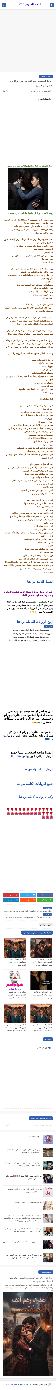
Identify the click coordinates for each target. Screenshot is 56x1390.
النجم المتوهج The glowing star (20, 4)
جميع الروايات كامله (35, 1136)
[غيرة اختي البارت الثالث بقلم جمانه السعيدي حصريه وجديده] (41, 980)
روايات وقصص (46, 76)
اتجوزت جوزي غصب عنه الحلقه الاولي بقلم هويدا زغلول (22, 1242)
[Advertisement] (28, 42)
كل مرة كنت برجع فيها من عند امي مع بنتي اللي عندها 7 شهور (27, 640)
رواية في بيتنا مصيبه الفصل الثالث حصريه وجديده (31, 630)
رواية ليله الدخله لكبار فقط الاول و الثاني (28, 1202)
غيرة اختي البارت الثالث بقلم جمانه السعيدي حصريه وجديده (41, 995)
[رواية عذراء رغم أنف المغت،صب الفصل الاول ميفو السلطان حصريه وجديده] (41, 948)
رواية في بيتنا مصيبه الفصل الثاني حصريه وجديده (31, 633)
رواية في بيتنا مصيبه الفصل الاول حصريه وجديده (31, 637)
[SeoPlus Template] (49, 1384)
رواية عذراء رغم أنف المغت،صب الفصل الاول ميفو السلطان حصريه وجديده (31, 1279)
